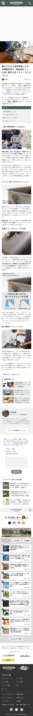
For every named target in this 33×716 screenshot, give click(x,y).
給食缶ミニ (9, 92)
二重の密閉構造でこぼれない (10, 111)
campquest (9, 668)
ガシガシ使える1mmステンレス (11, 114)
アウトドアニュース (7, 678)
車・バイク (4, 689)
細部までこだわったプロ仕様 (10, 118)
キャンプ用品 (5, 682)
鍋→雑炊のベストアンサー (9, 121)
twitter (9, 510)
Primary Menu (3, 3)
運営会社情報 (19, 694)
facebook (14, 523)
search (30, 3)
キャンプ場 (19, 678)
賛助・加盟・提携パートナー (23, 704)
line (23, 523)
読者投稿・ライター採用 (8, 704)
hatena (24, 510)
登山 (17, 685)
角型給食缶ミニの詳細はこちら (11, 374)
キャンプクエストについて (8, 694)
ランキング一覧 (15, 639)
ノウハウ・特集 (6, 685)
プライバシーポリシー (7, 697)
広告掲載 (18, 701)
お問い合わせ (19, 697)
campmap (23, 667)
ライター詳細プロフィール (17, 430)
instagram (18, 523)
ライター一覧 (5, 701)
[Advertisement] (16, 23)
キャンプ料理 (19, 682)
